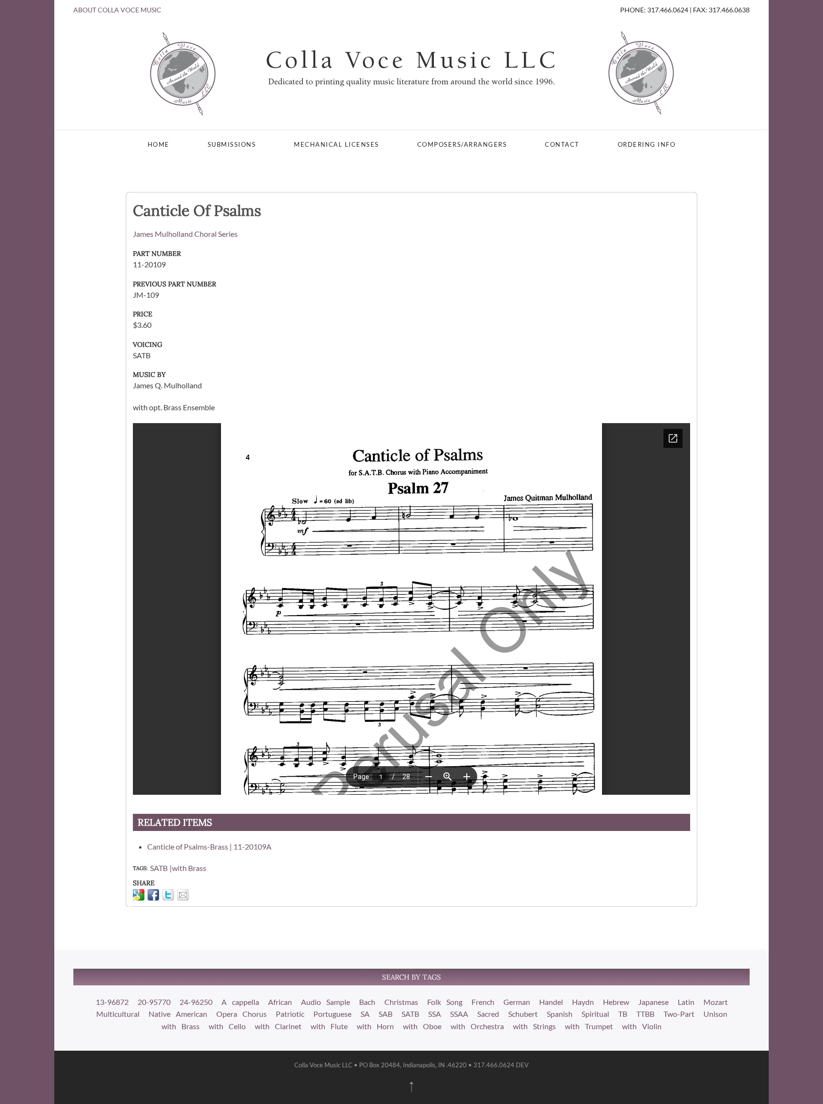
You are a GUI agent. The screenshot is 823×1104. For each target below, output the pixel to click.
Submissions (232, 144)
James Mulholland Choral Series (185, 233)
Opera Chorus (241, 1013)
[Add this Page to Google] (138, 895)
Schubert (523, 1013)
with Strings (534, 1026)
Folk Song (444, 1001)
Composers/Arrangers (462, 144)
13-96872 (112, 1001)
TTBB (645, 1013)
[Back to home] (411, 72)
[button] (411, 1086)
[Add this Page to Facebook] (153, 895)
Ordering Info (647, 144)
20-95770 (154, 1001)
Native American (178, 1013)
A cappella (240, 1001)
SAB (385, 1013)
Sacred (488, 1013)
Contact (562, 144)
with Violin (642, 1026)
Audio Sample (325, 1001)
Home (159, 144)
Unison (715, 1013)
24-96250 (196, 1001)
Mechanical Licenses (336, 144)
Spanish (559, 1013)
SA (365, 1013)
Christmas (401, 1001)
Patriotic (290, 1013)
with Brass (189, 867)
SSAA (459, 1013)
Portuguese (332, 1013)
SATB (159, 867)
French (483, 1001)
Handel (551, 1001)
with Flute (329, 1026)
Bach (367, 1001)
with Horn (375, 1026)
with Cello (227, 1026)
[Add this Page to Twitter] (168, 895)
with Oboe (422, 1026)
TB (622, 1013)
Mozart (715, 1001)
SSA (434, 1013)
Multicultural (118, 1013)
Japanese (653, 1001)
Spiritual (595, 1013)
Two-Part (678, 1013)
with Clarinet (278, 1026)
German (516, 1001)
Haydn (583, 1001)
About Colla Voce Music (117, 10)
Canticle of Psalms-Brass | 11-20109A (209, 846)
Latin (686, 1001)
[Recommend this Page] (183, 895)
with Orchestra (477, 1026)
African (280, 1001)
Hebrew (616, 1001)
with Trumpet (589, 1026)
